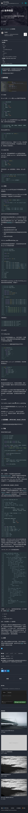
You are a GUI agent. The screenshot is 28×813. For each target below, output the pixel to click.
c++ (15, 653)
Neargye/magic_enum (6, 475)
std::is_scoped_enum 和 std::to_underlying (9, 56)
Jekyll (10, 810)
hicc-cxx (24, 490)
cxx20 (3, 51)
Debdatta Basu (8, 494)
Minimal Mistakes (14, 810)
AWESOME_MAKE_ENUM (7, 63)
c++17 (11, 653)
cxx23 (3, 54)
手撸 (3, 60)
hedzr (16, 661)
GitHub (12, 808)
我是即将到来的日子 (6, 774)
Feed (24, 808)
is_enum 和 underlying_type (7, 49)
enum (3, 44)
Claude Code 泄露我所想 (6, 751)
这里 (8, 611)
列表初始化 (9, 222)
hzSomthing (11, 3)
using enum (5, 53)
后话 (3, 65)
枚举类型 (3, 42)
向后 (20, 678)
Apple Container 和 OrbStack (7, 730)
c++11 (7, 653)
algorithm (7, 656)
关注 (25, 34)
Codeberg (18, 808)
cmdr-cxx (3, 492)
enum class (4, 46)
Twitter (6, 808)
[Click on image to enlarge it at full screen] (14, 86)
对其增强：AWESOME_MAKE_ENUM (9, 58)
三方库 (4, 61)
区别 (4, 47)
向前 (7, 678)
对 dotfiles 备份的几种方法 (7, 797)
